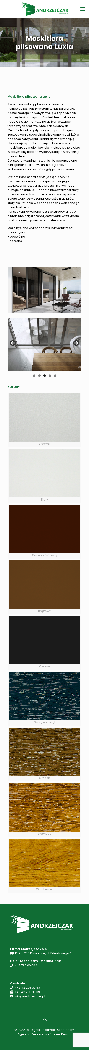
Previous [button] (13, 343)
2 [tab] (39, 375)
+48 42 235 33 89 (27, 992)
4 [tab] (50, 375)
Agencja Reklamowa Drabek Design (44, 1034)
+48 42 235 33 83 (27, 988)
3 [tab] (44, 375)
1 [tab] (34, 375)
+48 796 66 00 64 (27, 965)
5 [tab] (55, 375)
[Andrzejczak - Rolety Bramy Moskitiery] (44, 9)
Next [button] (75, 343)
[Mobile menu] (83, 9)
